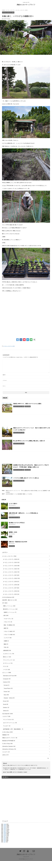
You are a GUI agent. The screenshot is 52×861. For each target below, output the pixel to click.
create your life (26, 856)
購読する (6, 777)
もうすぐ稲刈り (13, 503)
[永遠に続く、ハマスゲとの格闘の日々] (27, 339)
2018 (4, 835)
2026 (4, 824)
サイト (4, 386)
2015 (4, 839)
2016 (4, 837)
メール (4, 380)
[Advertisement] (26, 306)
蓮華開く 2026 (13, 532)
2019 (4, 833)
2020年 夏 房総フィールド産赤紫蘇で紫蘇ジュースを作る (19, 494)
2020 (4, 832)
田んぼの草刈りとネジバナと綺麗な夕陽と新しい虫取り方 (29, 440)
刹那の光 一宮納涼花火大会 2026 (18, 541)
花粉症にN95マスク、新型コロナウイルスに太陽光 (27, 403)
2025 (4, 825)
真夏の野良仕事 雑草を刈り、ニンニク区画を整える (23, 513)
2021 (4, 831)
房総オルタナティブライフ (26, 4)
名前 (4, 374)
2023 (4, 828)
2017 (4, 836)
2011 (4, 842)
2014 (4, 840)
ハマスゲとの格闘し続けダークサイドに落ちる (26, 478)
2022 (4, 829)
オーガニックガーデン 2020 (9, 346)
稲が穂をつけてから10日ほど (17, 522)
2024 (4, 827)
